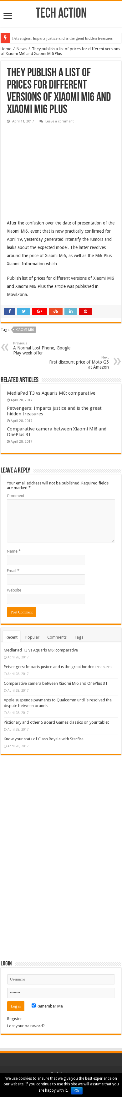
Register (14, 1018)
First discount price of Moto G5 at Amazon (79, 362)
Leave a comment (59, 121)
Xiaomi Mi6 (25, 330)
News (22, 48)
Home (6, 48)
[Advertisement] (54, 167)
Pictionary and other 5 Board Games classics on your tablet (56, 722)
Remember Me (49, 1006)
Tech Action (61, 14)
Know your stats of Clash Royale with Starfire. (44, 739)
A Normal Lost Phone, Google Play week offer (41, 348)
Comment (15, 495)
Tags (78, 637)
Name (14, 551)
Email (13, 570)
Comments (57, 637)
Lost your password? (26, 1026)
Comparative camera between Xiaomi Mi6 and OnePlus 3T (56, 683)
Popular (32, 637)
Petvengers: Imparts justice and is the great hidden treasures (62, 38)
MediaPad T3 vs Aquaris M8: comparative (51, 393)
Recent (12, 637)
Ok (76, 1091)
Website (14, 590)
